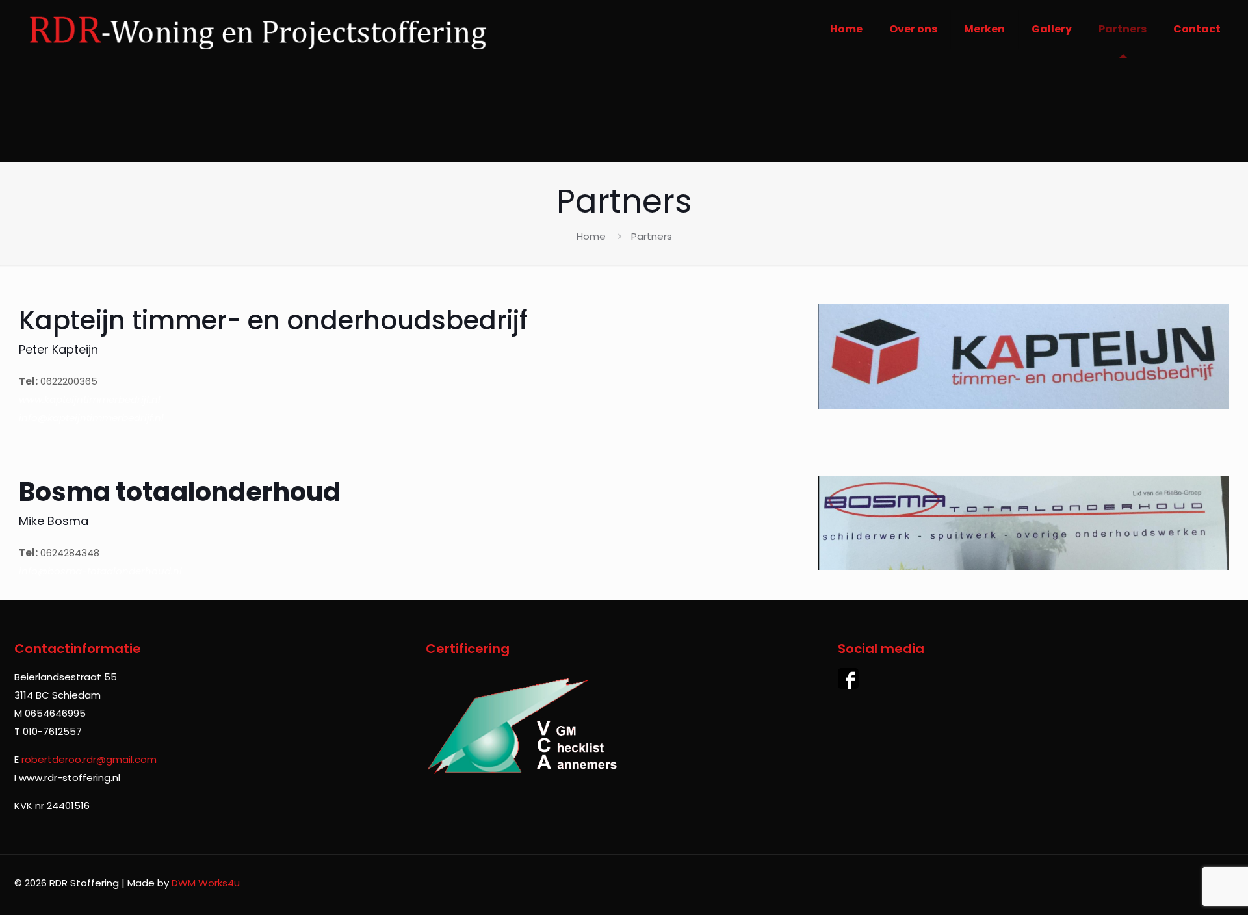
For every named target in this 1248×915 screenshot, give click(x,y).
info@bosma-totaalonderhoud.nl (100, 571)
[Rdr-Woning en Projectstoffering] (257, 29)
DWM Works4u (206, 883)
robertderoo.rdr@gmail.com (89, 759)
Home (591, 236)
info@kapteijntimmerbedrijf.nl (91, 417)
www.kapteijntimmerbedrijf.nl (90, 399)
